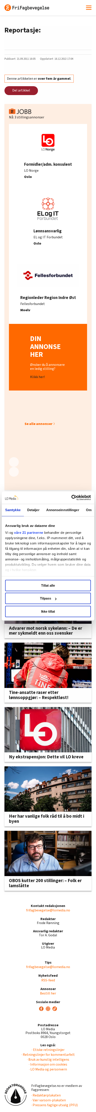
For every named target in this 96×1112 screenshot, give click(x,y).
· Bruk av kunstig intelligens (48, 1059)
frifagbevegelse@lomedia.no (48, 910)
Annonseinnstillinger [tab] (62, 510)
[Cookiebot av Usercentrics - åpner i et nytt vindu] (71, 497)
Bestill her (48, 993)
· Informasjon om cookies (48, 1064)
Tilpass (45, 598)
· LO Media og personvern (48, 1069)
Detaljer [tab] (33, 510)
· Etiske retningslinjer (48, 1049)
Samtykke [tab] (13, 510)
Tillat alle (48, 585)
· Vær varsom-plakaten (48, 1100)
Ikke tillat (48, 611)
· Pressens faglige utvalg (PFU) (54, 1105)
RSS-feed (48, 980)
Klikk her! (37, 377)
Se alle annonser (38, 423)
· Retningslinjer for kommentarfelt (48, 1054)
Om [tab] (89, 510)
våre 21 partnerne (28, 532)
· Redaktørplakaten (46, 1095)
